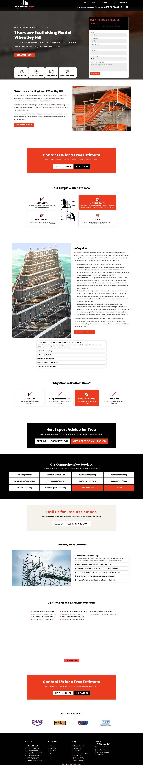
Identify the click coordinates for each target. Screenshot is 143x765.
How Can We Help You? (97, 62)
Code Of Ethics (77, 755)
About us (94, 3)
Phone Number (95, 44)
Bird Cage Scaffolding (33, 754)
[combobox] (108, 59)
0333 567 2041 (111, 7)
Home (85, 3)
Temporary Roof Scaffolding (34, 752)
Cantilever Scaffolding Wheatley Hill (73, 619)
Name (92, 32)
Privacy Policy (76, 750)
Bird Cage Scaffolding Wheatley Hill (72, 614)
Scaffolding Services (24, 125)
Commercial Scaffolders (33, 747)
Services (104, 3)
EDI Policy (75, 752)
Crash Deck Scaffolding (33, 755)
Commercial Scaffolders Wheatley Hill (44, 614)
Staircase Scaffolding (84, 332)
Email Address (95, 38)
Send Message (95, 73)
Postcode (93, 50)
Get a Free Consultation (89, 441)
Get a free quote (24, 55)
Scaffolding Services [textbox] (96, 59)
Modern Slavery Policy (79, 745)
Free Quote (53, 748)
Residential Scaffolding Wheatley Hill (44, 617)
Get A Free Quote (71, 660)
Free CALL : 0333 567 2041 (52, 441)
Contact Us (123, 3)
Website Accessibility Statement (81, 754)
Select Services (94, 56)
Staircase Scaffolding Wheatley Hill (101, 611)
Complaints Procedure (79, 759)
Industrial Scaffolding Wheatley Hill (43, 619)
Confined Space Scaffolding (34, 760)
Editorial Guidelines (78, 757)
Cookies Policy (77, 748)
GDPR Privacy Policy (78, 747)
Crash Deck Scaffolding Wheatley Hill (73, 617)
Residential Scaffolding (33, 748)
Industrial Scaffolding (32, 750)
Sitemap (52, 754)
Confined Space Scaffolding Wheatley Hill (103, 614)
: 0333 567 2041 (71, 523)
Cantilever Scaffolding (33, 757)
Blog (113, 3)
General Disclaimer (78, 760)
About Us (52, 747)
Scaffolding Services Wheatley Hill (43, 611)
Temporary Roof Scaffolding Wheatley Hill (74, 611)
